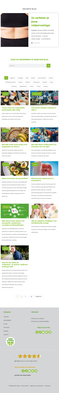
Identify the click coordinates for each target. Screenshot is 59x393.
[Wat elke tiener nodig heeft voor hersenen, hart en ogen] (44, 134)
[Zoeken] (48, 66)
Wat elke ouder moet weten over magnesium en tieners (14, 145)
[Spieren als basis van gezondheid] (15, 168)
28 (31, 296)
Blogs (5, 324)
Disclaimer (48, 386)
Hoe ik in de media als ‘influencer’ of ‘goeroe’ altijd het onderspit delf (15, 264)
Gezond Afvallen (42, 78)
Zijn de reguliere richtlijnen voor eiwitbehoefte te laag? (44, 222)
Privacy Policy (24, 386)
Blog (27, 78)
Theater (6, 317)
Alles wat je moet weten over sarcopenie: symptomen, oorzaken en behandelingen (13, 223)
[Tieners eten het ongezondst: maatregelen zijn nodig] (15, 98)
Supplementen (23, 86)
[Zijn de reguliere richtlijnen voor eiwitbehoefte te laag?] (44, 211)
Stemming (14, 86)
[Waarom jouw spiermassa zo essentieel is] (44, 168)
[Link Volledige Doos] (29, 30)
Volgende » (38, 296)
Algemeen (12, 78)
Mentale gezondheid (10, 82)
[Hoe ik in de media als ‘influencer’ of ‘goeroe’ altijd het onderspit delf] (15, 252)
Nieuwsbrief (7, 320)
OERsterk (27, 82)
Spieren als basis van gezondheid (15, 178)
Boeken (6, 331)
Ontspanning (36, 82)
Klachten (51, 78)
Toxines (32, 86)
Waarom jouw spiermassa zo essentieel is (42, 179)
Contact (6, 334)
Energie (33, 78)
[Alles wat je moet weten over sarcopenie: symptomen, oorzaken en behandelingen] (15, 211)
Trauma (38, 86)
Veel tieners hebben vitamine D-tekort (43, 109)
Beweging (20, 78)
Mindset (20, 82)
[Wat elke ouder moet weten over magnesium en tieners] (15, 134)
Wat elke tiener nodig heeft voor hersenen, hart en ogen (44, 145)
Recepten (44, 82)
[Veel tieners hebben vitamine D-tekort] (44, 98)
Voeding (45, 86)
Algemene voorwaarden (36, 386)
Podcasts (6, 327)
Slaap (51, 82)
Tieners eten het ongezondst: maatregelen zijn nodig (13, 109)
